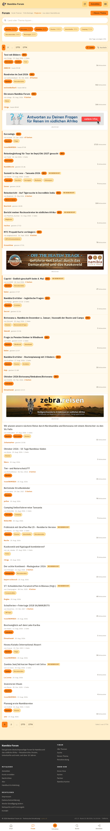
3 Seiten (28, 282)
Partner (60, 778)
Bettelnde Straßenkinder (17, 488)
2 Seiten (27, 380)
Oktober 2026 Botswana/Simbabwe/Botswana (28, 376)
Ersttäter (17, 305)
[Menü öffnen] (105, 4)
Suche (59, 752)
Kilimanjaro (48, 180)
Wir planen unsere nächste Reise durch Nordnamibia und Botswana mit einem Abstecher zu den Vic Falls (53, 428)
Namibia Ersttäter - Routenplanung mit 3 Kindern (29, 357)
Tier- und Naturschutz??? (17, 468)
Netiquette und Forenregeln (13, 807)
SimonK (7, 331)
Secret (7, 311)
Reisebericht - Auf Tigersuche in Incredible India (29, 192)
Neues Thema (62, 756)
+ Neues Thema (99, 13)
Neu (24, 55)
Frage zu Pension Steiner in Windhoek (23, 337)
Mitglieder (37, 13)
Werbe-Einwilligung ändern (12, 803)
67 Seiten (28, 137)
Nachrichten (7, 778)
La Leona (7, 678)
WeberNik (8, 521)
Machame (38, 180)
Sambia (18, 62)
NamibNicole (9, 167)
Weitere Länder (10, 200)
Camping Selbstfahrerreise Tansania (23, 507)
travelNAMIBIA (10, 147)
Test (25, 62)
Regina (6, 599)
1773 (18, 47)
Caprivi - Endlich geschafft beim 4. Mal (24, 278)
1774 (25, 47)
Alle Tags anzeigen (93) (97, 39)
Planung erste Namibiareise (18, 703)
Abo (3, 782)
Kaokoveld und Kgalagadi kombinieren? (24, 546)
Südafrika (41, 29)
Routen (56, 29)
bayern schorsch (10, 580)
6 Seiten (28, 196)
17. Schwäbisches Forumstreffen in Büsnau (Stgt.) (30, 586)
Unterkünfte (71, 29)
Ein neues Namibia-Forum (17, 94)
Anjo (5, 370)
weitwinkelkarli (10, 88)
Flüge (16, 141)
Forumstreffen (10, 593)
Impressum (6, 796)
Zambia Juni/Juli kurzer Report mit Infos (25, 664)
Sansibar (18, 180)
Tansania (8, 180)
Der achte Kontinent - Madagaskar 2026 (25, 566)
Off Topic (8, 612)
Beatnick (7, 206)
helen (6, 292)
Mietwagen (30, 34)
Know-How (61, 771)
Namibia (11, 29)
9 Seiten (27, 97)
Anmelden (95, 4)
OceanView (8, 245)
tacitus (7, 226)
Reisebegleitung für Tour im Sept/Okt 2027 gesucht (31, 153)
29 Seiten (33, 78)
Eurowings (9, 134)
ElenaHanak (9, 390)
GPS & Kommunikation (12, 239)
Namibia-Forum (15, 4)
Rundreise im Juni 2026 (16, 74)
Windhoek (17, 344)
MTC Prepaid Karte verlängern (19, 232)
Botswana (26, 29)
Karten (60, 774)
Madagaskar (9, 573)
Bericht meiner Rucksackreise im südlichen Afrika (30, 212)
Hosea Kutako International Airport (22, 644)
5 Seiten (28, 491)
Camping (87, 29)
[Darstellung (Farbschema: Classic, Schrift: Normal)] (85, 4)
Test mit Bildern (12, 54)
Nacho (6, 540)
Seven (6, 186)
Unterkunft (28, 344)
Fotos (7, 554)
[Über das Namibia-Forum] (4, 4)
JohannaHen (9, 442)
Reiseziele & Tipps (20, 325)
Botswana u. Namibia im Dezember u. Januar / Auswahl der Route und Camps (44, 317)
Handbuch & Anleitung (10, 785)
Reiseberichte (13, 34)
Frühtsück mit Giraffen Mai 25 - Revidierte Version (30, 527)
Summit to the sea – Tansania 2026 (22, 173)
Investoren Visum (13, 684)
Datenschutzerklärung (11, 800)
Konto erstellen (8, 774)
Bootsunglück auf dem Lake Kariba (22, 625)
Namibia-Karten (63, 782)
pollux (6, 501)
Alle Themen (62, 749)
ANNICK (7, 68)
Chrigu (6, 107)
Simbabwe (8, 384)
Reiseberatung (63, 759)
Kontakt (5, 811)
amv (5, 717)
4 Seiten (33, 235)
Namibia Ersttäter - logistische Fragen (24, 298)
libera (6, 462)
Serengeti (27, 180)
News (7, 101)
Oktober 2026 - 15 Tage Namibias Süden (25, 449)
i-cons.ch (43, 818)
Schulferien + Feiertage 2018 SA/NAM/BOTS (27, 605)
